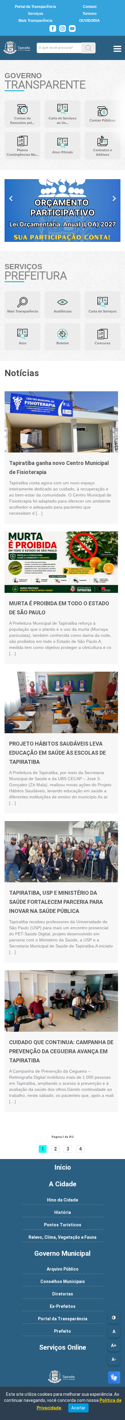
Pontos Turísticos (62, 1224)
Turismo (89, 14)
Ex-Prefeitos (63, 1306)
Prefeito (62, 1331)
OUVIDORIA (89, 20)
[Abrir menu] (117, 49)
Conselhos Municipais (62, 1281)
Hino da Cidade (62, 1200)
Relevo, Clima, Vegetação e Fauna (62, 1237)
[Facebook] (52, 28)
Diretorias (62, 1293)
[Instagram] (62, 28)
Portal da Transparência (35, 7)
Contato (89, 7)
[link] (61, 421)
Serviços (35, 14)
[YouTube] (72, 28)
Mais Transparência (35, 20)
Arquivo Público (63, 1269)
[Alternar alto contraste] (114, 1317)
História (62, 1212)
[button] (89, 47)
